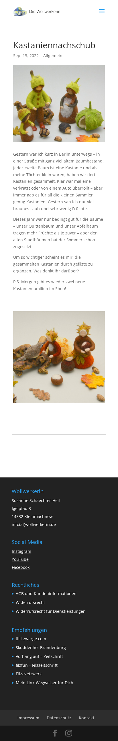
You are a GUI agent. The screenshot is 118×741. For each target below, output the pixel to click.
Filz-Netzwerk (29, 673)
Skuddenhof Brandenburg (41, 647)
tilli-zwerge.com (31, 638)
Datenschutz (59, 717)
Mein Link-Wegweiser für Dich (44, 682)
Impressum (28, 717)
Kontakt (87, 717)
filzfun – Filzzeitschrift (37, 665)
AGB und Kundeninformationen (46, 593)
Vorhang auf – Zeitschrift (39, 656)
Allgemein (52, 55)
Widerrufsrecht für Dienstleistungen (51, 611)
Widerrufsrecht (30, 602)
